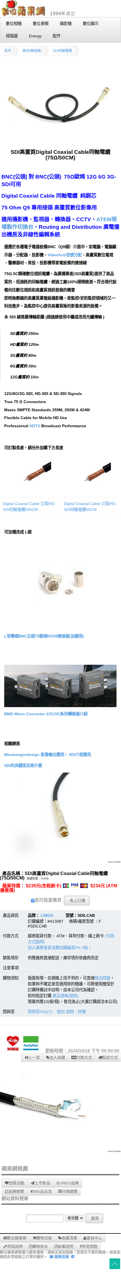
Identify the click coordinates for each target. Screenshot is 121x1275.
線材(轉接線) (32, 51)
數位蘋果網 (16, 1238)
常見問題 (89, 1246)
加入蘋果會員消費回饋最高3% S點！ (60, 947)
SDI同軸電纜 (62, 51)
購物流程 (44, 1238)
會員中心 (94, 1238)
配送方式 (110, 1057)
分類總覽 (69, 1191)
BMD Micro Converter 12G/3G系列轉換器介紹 (46, 714)
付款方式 (84, 1057)
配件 (7, 51)
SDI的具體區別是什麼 (23, 765)
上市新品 (42, 1183)
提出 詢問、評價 (71, 1011)
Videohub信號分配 (64, 255)
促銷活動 (16, 1183)
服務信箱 (61, 1257)
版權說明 (65, 1246)
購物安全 (40, 1246)
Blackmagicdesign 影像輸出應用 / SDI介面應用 (47, 754)
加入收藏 (57, 1057)
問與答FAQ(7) (40, 1011)
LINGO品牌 (69, 1183)
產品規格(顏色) (65, 995)
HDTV (34, 426)
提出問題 (102, 978)
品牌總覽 (16, 1191)
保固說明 (15, 1246)
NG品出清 (43, 1191)
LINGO (47, 915)
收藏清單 (69, 1238)
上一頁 (34, 1057)
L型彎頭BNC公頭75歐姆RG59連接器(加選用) (44, 636)
